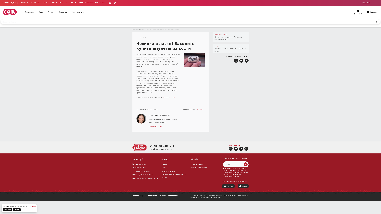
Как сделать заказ (139, 164)
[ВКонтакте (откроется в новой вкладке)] (110, 2)
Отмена (16, 210)
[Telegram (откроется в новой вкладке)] (115, 2)
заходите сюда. (169, 97)
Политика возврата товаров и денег (145, 178)
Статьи (164, 168)
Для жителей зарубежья (141, 171)
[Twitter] (247, 61)
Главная (135, 30)
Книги (45, 2)
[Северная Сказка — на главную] (10, 12)
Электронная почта (155, 126)
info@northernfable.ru (96, 2)
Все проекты (57, 2)
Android (244, 186)
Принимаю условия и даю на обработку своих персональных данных (235, 172)
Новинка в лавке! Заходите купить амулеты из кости (162, 30)
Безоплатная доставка (198, 168)
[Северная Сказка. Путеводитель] (236, 149)
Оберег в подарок (196, 164)
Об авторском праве (169, 171)
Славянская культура (156, 196)
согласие (229, 170)
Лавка (23, 2)
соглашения (243, 168)
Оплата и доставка (139, 168)
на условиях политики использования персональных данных (235, 174)
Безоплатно (173, 196)
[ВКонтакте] (241, 61)
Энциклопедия (9, 2)
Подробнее (32, 206)
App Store (230, 186)
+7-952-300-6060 (159, 146)
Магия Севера (138, 196)
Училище (35, 2)
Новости (141, 30)
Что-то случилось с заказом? (142, 175)
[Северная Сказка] (231, 149)
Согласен (7, 210)
